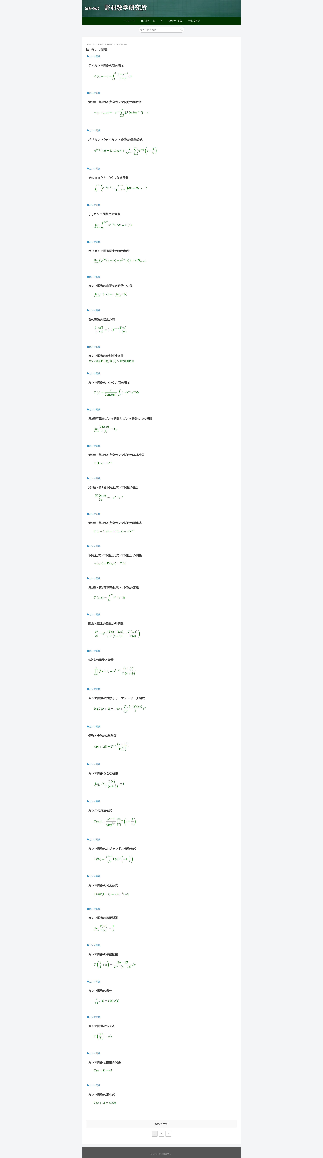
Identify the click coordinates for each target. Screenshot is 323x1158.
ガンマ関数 (94, 56)
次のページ (161, 1123)
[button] (181, 29)
